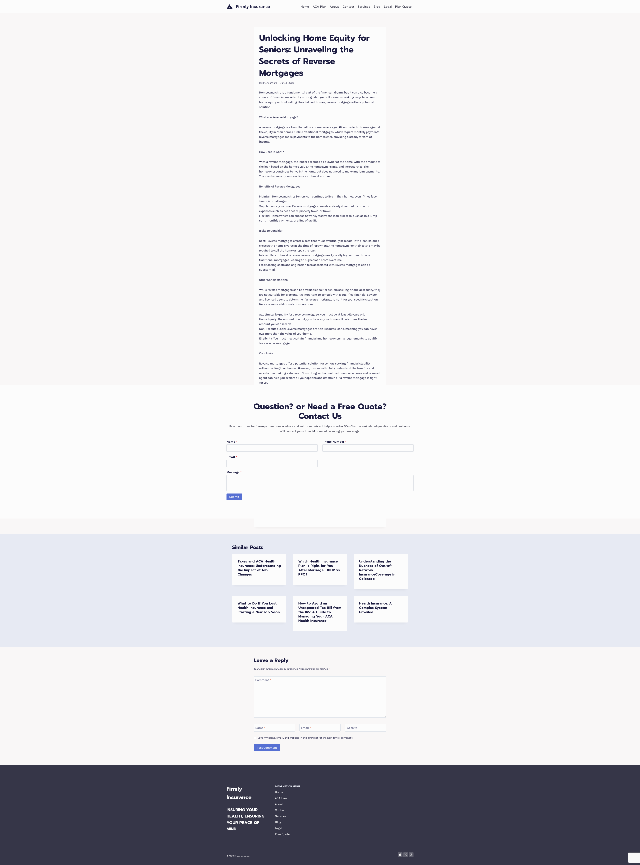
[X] (405, 854)
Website (351, 728)
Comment (263, 680)
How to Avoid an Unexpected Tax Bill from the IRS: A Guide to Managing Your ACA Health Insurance (319, 612)
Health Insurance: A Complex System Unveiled (375, 607)
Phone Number (334, 442)
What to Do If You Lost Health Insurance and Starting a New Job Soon (259, 607)
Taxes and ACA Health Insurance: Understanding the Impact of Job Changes (259, 568)
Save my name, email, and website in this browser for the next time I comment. (305, 737)
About (334, 6)
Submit (234, 497)
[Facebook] (400, 854)
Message (234, 472)
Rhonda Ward (269, 83)
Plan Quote (403, 6)
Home (305, 6)
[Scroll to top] (632, 859)
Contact (348, 6)
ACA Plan (319, 6)
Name (231, 442)
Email (231, 457)
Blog (377, 6)
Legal (388, 6)
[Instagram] (411, 854)
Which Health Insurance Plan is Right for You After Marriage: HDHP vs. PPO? (319, 568)
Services (364, 6)
